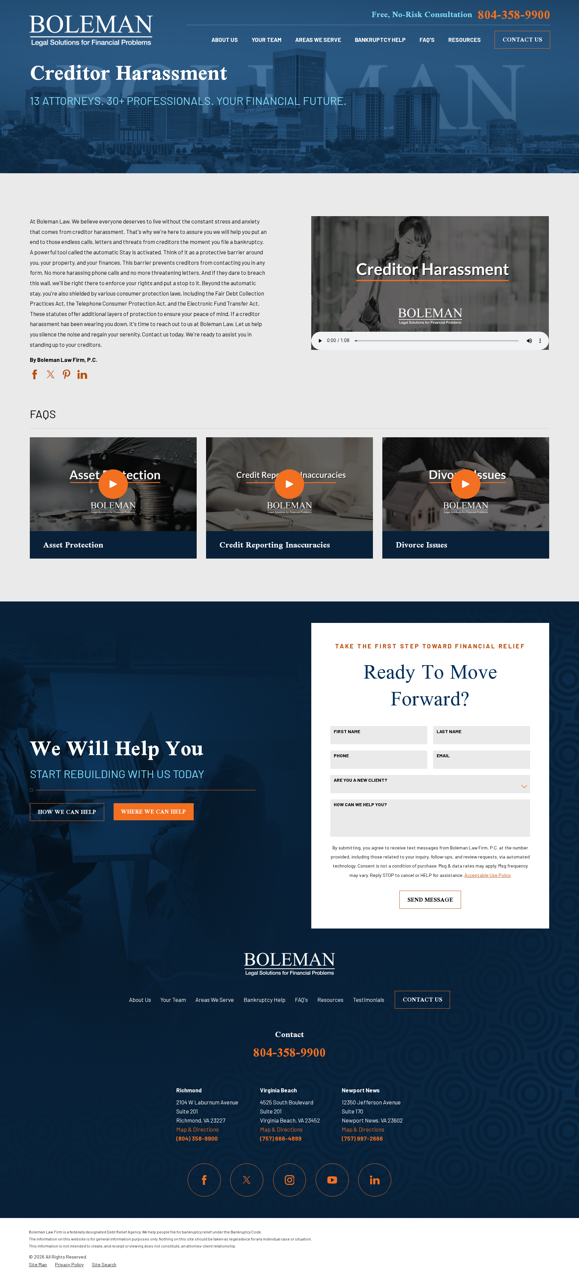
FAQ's (301, 999)
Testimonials (368, 999)
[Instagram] (289, 1180)
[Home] (91, 29)
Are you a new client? (360, 780)
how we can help (67, 811)
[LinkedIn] (374, 1180)
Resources (330, 999)
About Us (140, 999)
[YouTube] (332, 1180)
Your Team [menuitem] (266, 39)
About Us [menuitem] (224, 39)
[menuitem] (38, 1265)
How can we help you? (360, 804)
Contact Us (522, 39)
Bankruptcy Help (264, 999)
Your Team (173, 999)
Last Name (449, 731)
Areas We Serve (214, 999)
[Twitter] (246, 1180)
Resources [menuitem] (464, 39)
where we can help (153, 811)
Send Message (430, 899)
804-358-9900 (514, 14)
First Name (347, 731)
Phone (341, 755)
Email (443, 755)
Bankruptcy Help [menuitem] (380, 39)
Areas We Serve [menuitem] (318, 39)
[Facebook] (204, 1180)
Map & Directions (197, 1129)
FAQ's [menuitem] (427, 39)
